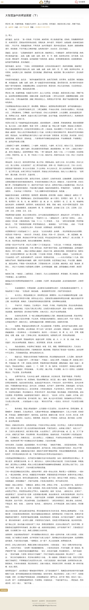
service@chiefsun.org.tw (39, 603)
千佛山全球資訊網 (44, 2)
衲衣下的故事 (24, 27)
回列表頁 (4, 590)
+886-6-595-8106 (52, 603)
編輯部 (11, 27)
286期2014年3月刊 (42, 27)
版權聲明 (42, 601)
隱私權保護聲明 (51, 601)
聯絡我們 (35, 601)
